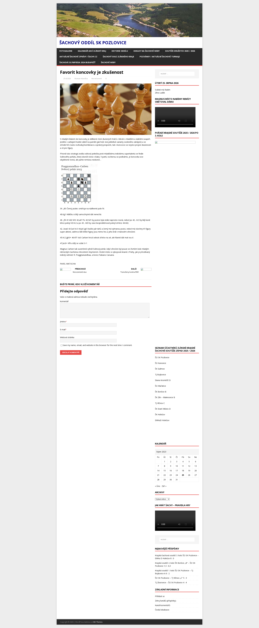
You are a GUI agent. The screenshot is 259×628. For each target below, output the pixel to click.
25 (183, 475)
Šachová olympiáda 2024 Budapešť (77, 62)
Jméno (63, 321)
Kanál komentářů (162, 605)
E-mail (62, 329)
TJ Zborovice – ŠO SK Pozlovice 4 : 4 (171, 582)
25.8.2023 (67, 78)
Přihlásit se (160, 596)
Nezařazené (96, 78)
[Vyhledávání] (177, 73)
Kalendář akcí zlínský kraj (92, 51)
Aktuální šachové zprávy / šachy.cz (78, 56)
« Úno (157, 486)
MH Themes (97, 622)
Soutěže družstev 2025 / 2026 (180, 51)
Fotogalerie (65, 51)
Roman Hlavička (81, 78)
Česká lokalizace (162, 609)
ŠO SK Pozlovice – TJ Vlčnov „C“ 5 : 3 (171, 578)
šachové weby (108, 62)
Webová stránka (67, 337)
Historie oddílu (120, 51)
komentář (64, 301)
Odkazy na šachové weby (146, 51)
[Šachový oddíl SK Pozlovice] (129, 35)
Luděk (162, 92)
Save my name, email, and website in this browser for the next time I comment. (97, 345)
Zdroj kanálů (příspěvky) (165, 600)
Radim (167, 89)
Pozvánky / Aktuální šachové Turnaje (160, 56)
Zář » (164, 486)
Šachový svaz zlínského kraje (118, 56)
